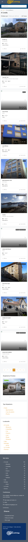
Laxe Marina (5, 146)
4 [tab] (16, 397)
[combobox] (14, 16)
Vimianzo (8, 439)
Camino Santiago (22, 229)
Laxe (7, 435)
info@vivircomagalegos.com (10, 505)
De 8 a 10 (24, 92)
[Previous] (4, 370)
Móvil (5, 502)
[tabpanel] (14, 386)
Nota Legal (7, 520)
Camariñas (9, 429)
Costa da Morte (22, 20)
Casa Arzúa (5, 112)
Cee (7, 431)
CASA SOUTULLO (6, 249)
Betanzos (8, 427)
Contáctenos (6, 508)
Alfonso (5, 49)
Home (3, 10)
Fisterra (8, 433)
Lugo (5, 441)
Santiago (6, 443)
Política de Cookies (9, 518)
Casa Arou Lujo (6, 284)
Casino (4, 215)
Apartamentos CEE (7, 180)
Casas (5, 408)
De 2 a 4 (18, 20)
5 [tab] (18, 397)
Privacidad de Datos (9, 516)
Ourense (6, 450)
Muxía (7, 437)
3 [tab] (14, 397)
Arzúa (7, 446)
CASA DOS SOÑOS (7, 352)
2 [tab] (12, 397)
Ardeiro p (4, 40)
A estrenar (23, 54)
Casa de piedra (10, 412)
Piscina (8, 414)
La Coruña (7, 448)
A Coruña (6, 425)
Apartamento (9, 410)
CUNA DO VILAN (6, 318)
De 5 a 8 (19, 54)
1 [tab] (10, 397)
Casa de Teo (5, 77)
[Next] (23, 370)
